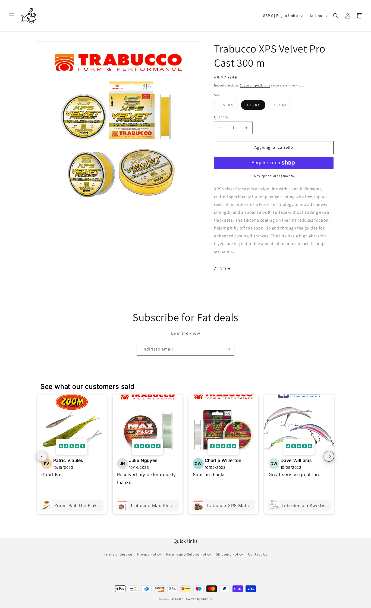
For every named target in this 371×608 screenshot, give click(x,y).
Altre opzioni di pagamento (274, 176)
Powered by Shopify (198, 599)
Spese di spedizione (255, 85)
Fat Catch (176, 599)
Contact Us (257, 554)
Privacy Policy (149, 554)
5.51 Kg (229, 106)
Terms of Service (118, 554)
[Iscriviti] (228, 349)
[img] (72, 446)
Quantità (221, 117)
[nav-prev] (42, 456)
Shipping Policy (229, 554)
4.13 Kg (253, 105)
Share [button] (225, 268)
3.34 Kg (282, 106)
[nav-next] (328, 456)
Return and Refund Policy (188, 554)
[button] (11, 16)
